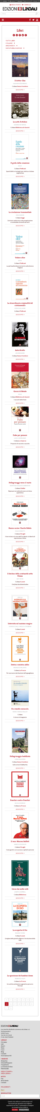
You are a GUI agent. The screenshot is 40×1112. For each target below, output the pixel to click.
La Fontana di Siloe (7, 1066)
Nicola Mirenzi (20, 803)
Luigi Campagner (20, 438)
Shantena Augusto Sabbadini (20, 485)
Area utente (15, 5)
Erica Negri (20, 215)
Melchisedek (5, 1068)
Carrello (27, 5)
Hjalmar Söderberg (20, 83)
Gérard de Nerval (20, 124)
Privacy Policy (23, 1110)
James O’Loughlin (20, 844)
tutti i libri (10, 40)
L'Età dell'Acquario (6, 1063)
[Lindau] (20, 9)
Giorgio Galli (14, 626)
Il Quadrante (5, 1065)
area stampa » (7, 1071)
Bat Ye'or (20, 579)
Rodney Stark (20, 933)
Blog (2, 1052)
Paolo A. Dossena (25, 626)
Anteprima (4, 1061)
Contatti (3, 1053)
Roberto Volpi (20, 978)
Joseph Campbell (20, 892)
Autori (3, 1046)
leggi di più (19, 90)
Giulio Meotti (20, 531)
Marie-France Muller (20, 712)
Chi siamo (4, 1042)
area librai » (6, 1073)
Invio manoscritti (6, 1055)
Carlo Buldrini (20, 759)
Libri (2, 1044)
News (2, 1048)
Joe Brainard (20, 353)
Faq (2, 1078)
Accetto (14, 1110)
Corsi (2, 1050)
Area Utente (4, 1080)
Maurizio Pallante (20, 667)
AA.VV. (20, 166)
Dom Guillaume (20, 308)
